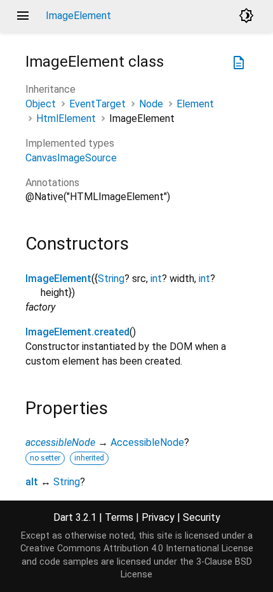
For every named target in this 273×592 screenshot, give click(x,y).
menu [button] (22, 16)
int (156, 278)
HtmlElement (66, 118)
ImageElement (58, 278)
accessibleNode (60, 442)
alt (31, 482)
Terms (119, 517)
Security (201, 517)
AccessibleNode (147, 442)
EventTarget (97, 104)
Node (151, 104)
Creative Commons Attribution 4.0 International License (136, 548)
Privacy (158, 517)
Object (40, 104)
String (111, 278)
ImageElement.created (77, 332)
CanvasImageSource (71, 158)
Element (195, 104)
